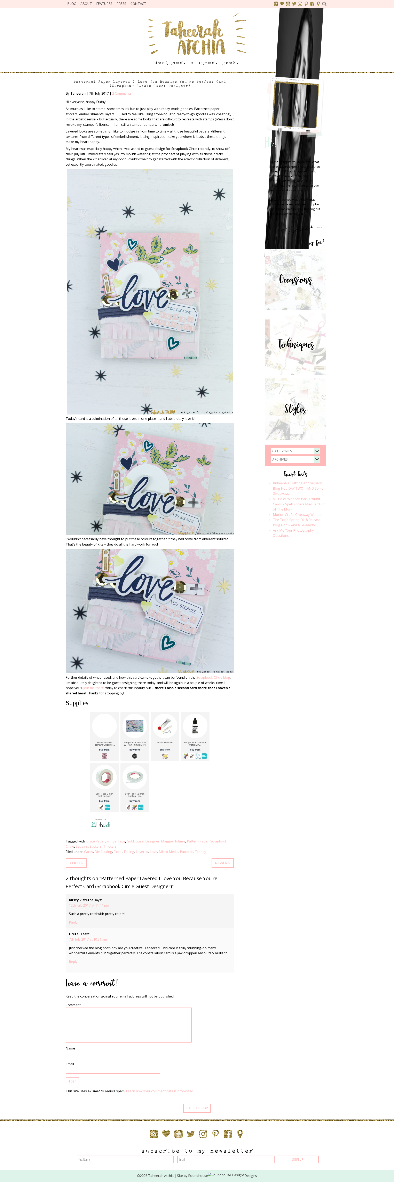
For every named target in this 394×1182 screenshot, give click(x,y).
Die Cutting (103, 851)
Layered (142, 851)
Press (121, 3)
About (86, 3)
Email (70, 1064)
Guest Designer (147, 841)
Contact (138, 3)
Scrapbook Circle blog (213, 677)
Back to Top (197, 1108)
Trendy (200, 851)
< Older (76, 862)
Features (104, 3)
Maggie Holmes (173, 841)
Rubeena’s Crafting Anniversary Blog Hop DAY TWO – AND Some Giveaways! (298, 488)
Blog (71, 3)
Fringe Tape (116, 841)
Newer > (222, 862)
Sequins (82, 846)
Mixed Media (168, 851)
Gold (130, 841)
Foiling (129, 851)
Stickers (95, 846)
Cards (88, 851)
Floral (118, 851)
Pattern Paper (198, 841)
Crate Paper (95, 841)
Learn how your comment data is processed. (160, 1091)
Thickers (110, 846)
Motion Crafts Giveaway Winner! (297, 514)
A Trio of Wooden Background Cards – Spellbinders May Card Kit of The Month (299, 504)
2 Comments (122, 93)
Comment (73, 1005)
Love (153, 851)
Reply (73, 922)
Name (70, 1048)
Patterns (186, 851)
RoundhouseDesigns (222, 1175)
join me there (93, 688)
